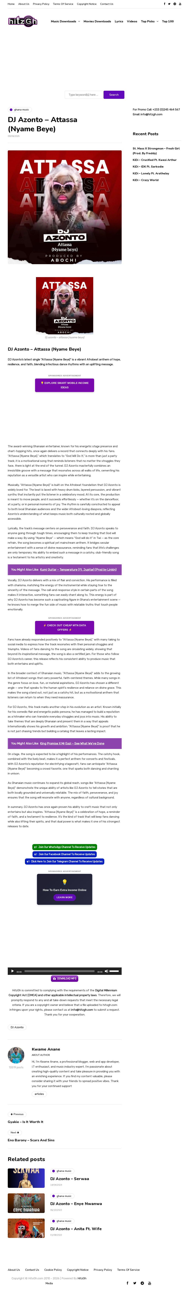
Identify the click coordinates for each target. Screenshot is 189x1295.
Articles (39, 1094)
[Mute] (106, 971)
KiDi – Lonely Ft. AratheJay (151, 173)
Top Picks (148, 21)
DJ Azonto (17, 1027)
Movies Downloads (97, 21)
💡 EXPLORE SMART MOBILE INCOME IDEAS (65, 385)
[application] (65, 971)
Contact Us (106, 4)
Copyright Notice (87, 4)
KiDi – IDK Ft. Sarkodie (148, 166)
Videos (132, 21)
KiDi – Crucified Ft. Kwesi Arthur (155, 160)
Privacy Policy (41, 4)
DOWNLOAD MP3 (66, 978)
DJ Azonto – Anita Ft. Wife (76, 1229)
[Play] (12, 971)
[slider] (114, 970)
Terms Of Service (63, 4)
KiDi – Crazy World (146, 180)
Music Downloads (63, 21)
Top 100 (168, 21)
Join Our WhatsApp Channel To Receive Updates (66, 847)
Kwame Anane (46, 1049)
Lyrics (119, 21)
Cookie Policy (53, 1270)
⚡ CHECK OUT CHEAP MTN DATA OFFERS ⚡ (64, 627)
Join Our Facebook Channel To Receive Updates (67, 854)
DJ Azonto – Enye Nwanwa (76, 1204)
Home (11, 4)
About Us (23, 4)
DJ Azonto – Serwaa (69, 1179)
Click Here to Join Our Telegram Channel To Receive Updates (67, 861)
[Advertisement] (94, 62)
